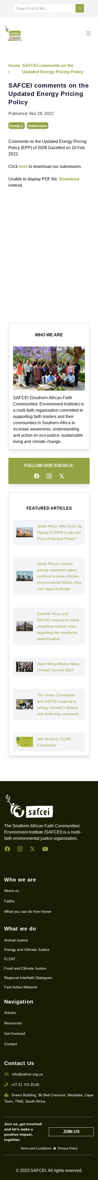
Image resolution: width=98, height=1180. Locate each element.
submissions (37, 126)
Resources (13, 1023)
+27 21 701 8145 (25, 1084)
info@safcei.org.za (27, 1074)
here (23, 166)
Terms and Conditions (35, 1148)
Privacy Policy (68, 1148)
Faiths (9, 901)
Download (69, 179)
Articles (10, 1013)
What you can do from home (27, 911)
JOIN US (71, 1131)
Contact (10, 1044)
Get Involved (14, 1033)
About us (11, 891)
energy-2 (16, 126)
